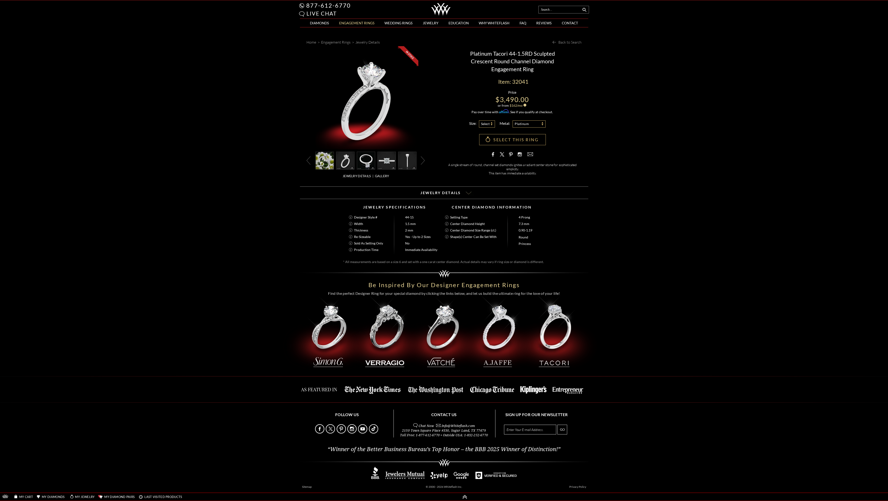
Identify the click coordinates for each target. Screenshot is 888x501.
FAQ (523, 23)
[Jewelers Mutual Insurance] (405, 478)
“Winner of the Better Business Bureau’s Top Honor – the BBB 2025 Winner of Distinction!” (444, 449)
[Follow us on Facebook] (320, 432)
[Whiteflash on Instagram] (519, 154)
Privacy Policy (577, 486)
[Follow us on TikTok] (374, 432)
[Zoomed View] (366, 160)
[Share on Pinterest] (510, 156)
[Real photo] (345, 160)
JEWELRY (430, 23)
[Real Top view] (386, 160)
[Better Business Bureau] (375, 478)
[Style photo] (325, 160)
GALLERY (382, 176)
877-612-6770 (328, 5)
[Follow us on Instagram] (352, 432)
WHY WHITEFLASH (494, 23)
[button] (302, 14)
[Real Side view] (407, 160)
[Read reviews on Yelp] (439, 478)
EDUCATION (459, 23)
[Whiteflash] (441, 15)
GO (562, 429)
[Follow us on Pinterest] (342, 432)
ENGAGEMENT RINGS (356, 23)
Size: (472, 123)
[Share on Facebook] (494, 154)
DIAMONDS (319, 23)
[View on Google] (461, 478)
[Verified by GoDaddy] (496, 478)
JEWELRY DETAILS (357, 176)
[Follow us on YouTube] (363, 432)
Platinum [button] (522, 124)
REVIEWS (544, 23)
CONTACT (570, 23)
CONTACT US (444, 414)
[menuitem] (319, 23)
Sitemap (307, 486)
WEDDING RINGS (398, 23)
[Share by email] (529, 154)
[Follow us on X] (331, 432)
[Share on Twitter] (502, 154)
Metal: (505, 123)
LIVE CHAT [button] (321, 13)
